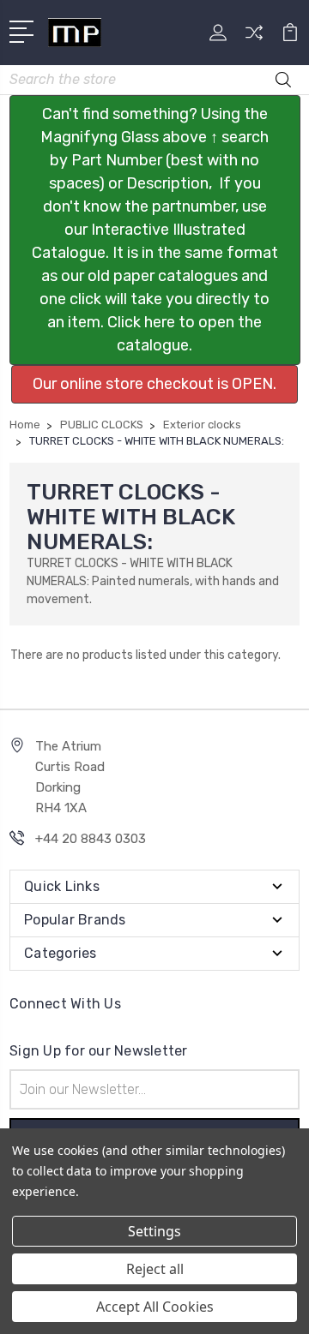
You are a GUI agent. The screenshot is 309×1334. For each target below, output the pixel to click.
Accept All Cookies (155, 1306)
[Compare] (254, 38)
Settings (154, 1231)
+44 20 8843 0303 (90, 838)
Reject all (155, 1268)
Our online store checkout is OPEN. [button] (154, 383)
